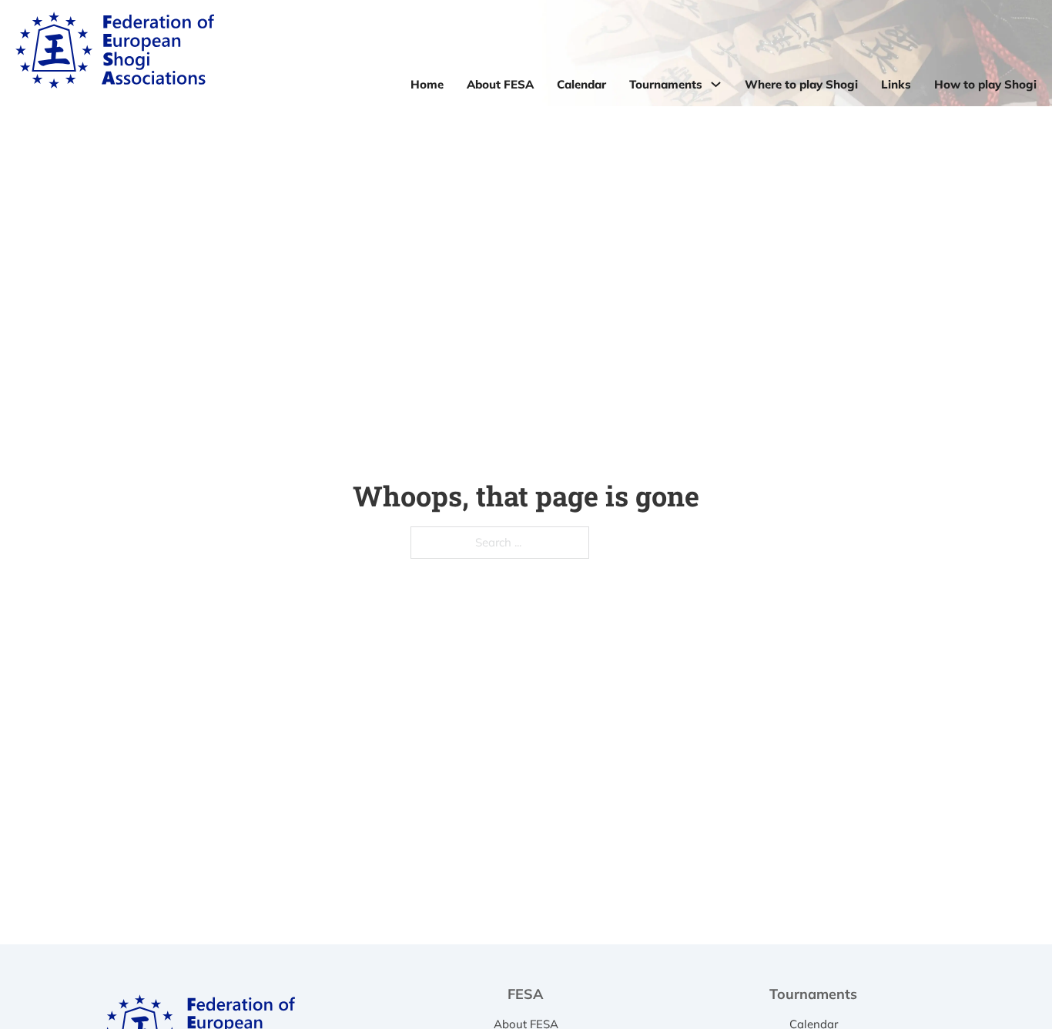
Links (896, 84)
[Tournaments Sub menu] (716, 84)
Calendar (581, 84)
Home (427, 84)
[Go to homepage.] (114, 53)
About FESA (500, 84)
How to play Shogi (985, 84)
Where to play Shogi (801, 84)
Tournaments (665, 84)
